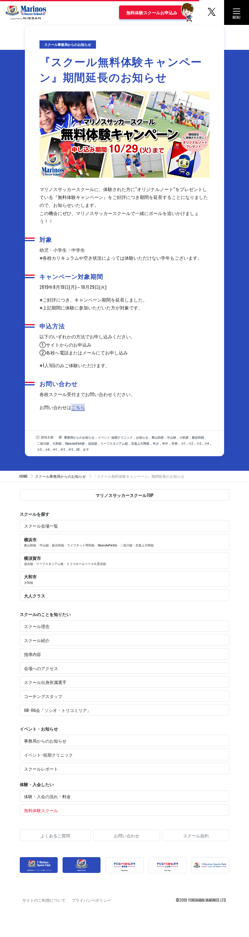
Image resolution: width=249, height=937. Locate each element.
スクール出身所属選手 (45, 682)
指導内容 (32, 654)
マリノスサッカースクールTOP (124, 495)
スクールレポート (41, 768)
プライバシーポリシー (91, 900)
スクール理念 (36, 626)
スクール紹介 (36, 640)
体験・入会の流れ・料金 (47, 796)
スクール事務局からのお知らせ (60, 476)
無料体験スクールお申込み (151, 12)
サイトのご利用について (44, 900)
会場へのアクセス (41, 668)
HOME (23, 476)
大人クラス (34, 595)
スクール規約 (196, 835)
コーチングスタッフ (43, 696)
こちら (78, 407)
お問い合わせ (126, 835)
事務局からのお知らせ (45, 740)
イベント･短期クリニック (48, 754)
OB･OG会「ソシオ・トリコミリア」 (57, 710)
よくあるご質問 (55, 835)
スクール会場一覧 (41, 525)
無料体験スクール (41, 810)
